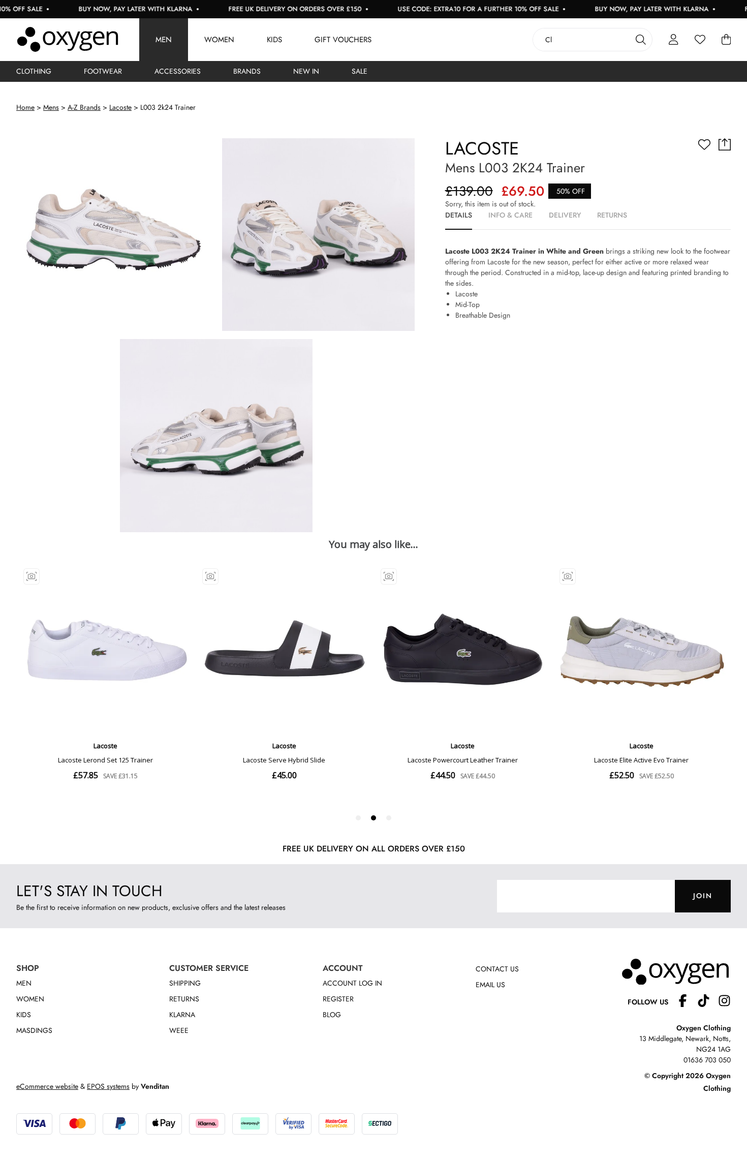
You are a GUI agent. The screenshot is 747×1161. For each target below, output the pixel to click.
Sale (359, 71)
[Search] (641, 39)
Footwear (103, 71)
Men (163, 40)
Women (219, 40)
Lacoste (120, 107)
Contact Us (497, 969)
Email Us (490, 985)
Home (25, 107)
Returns (184, 999)
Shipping (185, 983)
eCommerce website (47, 1086)
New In (306, 71)
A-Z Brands (84, 107)
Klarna (182, 1015)
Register (338, 999)
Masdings (34, 1030)
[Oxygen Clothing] (67, 39)
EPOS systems (108, 1086)
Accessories (177, 71)
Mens (51, 107)
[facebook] (686, 1002)
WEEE (179, 1030)
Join (702, 896)
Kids (274, 40)
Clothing (33, 71)
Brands (247, 71)
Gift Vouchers (343, 40)
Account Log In (352, 983)
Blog (332, 1015)
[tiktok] (707, 1002)
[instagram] (724, 1002)
